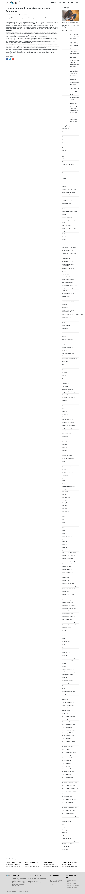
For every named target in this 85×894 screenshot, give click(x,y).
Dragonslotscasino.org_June (70, 285)
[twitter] (10, 59)
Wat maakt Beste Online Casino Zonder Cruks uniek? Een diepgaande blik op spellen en (74, 108)
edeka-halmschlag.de (68, 293)
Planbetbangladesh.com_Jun (70, 586)
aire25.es (64, 187)
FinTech (64, 320)
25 (63, 162)
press (63, 644)
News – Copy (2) (66, 464)
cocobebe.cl (65, 274)
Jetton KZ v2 (65, 384)
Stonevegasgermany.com (69, 791)
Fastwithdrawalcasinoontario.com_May (72, 314)
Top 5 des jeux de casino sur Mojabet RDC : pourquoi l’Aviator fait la (74, 90)
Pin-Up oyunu (65, 500)
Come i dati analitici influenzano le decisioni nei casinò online (73, 118)
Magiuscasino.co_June (68, 428)
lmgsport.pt (65, 417)
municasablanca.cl (67, 453)
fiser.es (64, 323)
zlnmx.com (65, 849)
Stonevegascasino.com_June (70, 780)
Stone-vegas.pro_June (68, 741)
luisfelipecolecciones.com (69, 422)
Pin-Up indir (65, 495)
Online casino (65, 475)
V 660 (63, 835)
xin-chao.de (65, 846)
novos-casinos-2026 (67, 472)
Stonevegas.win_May (68, 777)
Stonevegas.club (66, 761)
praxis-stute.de (66, 641)
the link (44, 47)
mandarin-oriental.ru (67, 431)
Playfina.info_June (67, 619)
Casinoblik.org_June (67, 250)
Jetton (64, 375)
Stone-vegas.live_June (68, 736)
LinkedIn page (9, 30)
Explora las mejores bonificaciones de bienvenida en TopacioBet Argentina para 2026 (74, 81)
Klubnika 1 (64, 400)
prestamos (65, 647)
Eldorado (64, 305)
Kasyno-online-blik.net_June (70, 392)
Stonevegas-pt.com (67, 747)
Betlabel (64, 209)
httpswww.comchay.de (68, 356)
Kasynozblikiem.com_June (69, 397)
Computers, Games (67, 277)
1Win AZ (64, 145)
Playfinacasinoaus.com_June (70, 625)
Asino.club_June (66, 203)
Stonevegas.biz (66, 750)
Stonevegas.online (67, 769)
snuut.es (64, 697)
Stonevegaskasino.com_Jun (69, 805)
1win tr (64, 151)
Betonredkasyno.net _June (69, 212)
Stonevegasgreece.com (68, 794)
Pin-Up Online (66, 497)
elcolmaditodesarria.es (68, 302)
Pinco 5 (64, 528)
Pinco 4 (64, 525)
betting (64, 214)
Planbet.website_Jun (68, 583)
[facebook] (7, 59)
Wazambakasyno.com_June (69, 841)
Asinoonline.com (66, 206)
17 (62, 142)
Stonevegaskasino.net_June (69, 808)
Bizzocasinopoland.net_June (69, 220)
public (64, 650)
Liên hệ (77, 2)
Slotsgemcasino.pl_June (68, 691)
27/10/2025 (17, 866)
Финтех (64, 852)
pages (64, 478)
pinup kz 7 (65, 547)
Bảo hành (70, 2)
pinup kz (64, 539)
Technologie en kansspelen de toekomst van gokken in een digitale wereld (74, 71)
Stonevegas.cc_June (68, 755)
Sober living (65, 700)
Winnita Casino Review (68, 844)
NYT (50, 36)
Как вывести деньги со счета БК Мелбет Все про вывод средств (14, 864)
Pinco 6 (64, 531)
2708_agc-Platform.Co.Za (69, 164)
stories (64, 819)
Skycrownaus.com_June (68, 686)
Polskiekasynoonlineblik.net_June (71, 633)
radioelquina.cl (66, 652)
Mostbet (64, 442)
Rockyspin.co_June (67, 675)
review (64, 664)
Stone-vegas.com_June (68, 730)
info (63, 364)
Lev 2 (63, 409)
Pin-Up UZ (65, 506)
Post (63, 636)
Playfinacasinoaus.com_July (69, 622)
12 (62, 134)
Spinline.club (65, 708)
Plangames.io (65, 611)
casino (64, 242)
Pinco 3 (64, 522)
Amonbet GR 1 (66, 195)
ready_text (8, 15)
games (64, 337)
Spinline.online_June (67, 711)
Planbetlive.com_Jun (68, 594)
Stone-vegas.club (67, 727)
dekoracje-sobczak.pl (68, 280)
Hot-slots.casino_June (68, 353)
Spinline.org (65, 713)
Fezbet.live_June (66, 317)
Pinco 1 (64, 517)
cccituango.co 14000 (67, 261)
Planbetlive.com (66, 591)
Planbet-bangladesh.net (68, 555)
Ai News (64, 184)
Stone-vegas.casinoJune (68, 725)
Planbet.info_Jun (66, 575)
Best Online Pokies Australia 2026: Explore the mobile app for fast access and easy (74, 44)
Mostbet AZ (65, 450)
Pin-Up (64, 489)
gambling (64, 334)
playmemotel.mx (66, 628)
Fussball (64, 331)
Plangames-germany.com (69, 605)
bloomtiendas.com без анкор (69, 228)
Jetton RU (65, 386)
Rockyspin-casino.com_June (70, 672)
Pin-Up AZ (65, 492)
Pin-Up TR (65, 503)
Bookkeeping (65, 234)
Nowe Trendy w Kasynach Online (49, 863)
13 (62, 137)
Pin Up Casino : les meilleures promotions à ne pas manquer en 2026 (74, 62)
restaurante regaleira (68, 661)
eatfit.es (64, 291)
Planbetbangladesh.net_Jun (69, 589)
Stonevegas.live (66, 766)
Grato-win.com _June (68, 342)
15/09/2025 (36, 866)
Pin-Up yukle (65, 511)
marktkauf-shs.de (67, 434)
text (63, 824)
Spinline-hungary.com (68, 705)
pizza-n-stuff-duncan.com (69, 553)
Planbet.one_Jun (66, 578)
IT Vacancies (65, 367)
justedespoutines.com (68, 389)
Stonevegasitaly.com (67, 802)
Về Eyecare (62, 2)
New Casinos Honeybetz (68, 458)
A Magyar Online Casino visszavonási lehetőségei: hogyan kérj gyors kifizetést (74, 99)
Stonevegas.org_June (68, 772)
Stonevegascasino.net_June (69, 783)
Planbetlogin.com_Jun (68, 597)
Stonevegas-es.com (67, 744)
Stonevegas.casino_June (69, 752)
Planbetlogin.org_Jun (68, 600)
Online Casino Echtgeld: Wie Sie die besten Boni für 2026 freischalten (74, 53)
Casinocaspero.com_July (69, 253)
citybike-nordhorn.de (68, 269)
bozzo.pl (64, 237)
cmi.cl (63, 271)
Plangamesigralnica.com (68, 616)
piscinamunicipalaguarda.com (70, 550)
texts (63, 827)
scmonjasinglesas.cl (67, 683)
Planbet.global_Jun (67, 572)
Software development (68, 702)
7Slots (64, 178)
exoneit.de (65, 307)
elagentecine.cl (66, 296)
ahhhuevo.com (66, 181)
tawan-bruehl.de (66, 822)
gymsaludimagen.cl (67, 348)
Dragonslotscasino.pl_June (69, 288)
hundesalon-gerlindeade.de (69, 359)
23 (63, 159)
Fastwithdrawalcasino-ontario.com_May (68, 311)
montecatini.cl (66, 439)
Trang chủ (53, 2)
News (63, 461)
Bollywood (65, 231)
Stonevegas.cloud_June (68, 758)
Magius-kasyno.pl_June (68, 425)
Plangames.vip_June (67, 614)
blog (63, 223)
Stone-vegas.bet (66, 719)
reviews (64, 666)
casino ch (64, 245)
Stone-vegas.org (66, 738)
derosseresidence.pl (67, 282)
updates (64, 833)
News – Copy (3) (66, 467)
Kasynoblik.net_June (67, 395)
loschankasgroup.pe (67, 420)
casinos (64, 256)
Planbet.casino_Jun (67, 569)
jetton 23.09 (65, 378)
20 (63, 156)
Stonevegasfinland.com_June (70, 788)
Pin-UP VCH (65, 508)
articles (64, 198)
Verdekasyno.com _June (69, 838)
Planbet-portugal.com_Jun (69, 561)
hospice (64, 350)
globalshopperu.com (67, 339)
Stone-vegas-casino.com (69, 716)
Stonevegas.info (66, 763)
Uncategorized (66, 830)
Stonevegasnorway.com (68, 810)
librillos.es (64, 411)
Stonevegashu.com (67, 797)
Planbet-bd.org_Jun (67, 558)
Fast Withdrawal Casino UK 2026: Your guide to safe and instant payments (74, 34)
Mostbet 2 (65, 445)
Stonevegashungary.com (69, 799)
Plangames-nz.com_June (69, 608)
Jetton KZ (64, 381)
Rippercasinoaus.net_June (69, 669)
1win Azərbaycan (66, 148)
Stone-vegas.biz (66, 722)
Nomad (64, 470)
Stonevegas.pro (66, 774)
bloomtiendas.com (67, 225)
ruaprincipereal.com (67, 680)
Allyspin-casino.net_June (69, 189)
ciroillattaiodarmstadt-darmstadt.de (68, 265)
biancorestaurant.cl (67, 217)
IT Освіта (64, 373)
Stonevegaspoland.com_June (70, 816)
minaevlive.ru (65, 436)
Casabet (64, 239)
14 (62, 139)
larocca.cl (65, 403)
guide (63, 345)
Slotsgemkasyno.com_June (69, 694)
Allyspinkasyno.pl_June (68, 192)
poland (64, 630)
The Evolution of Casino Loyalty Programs (70, 863)
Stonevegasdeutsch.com (68, 786)
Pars (63, 481)
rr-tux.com (65, 677)
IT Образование (66, 370)
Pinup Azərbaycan (67, 536)
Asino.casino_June (67, 200)
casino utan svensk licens (69, 248)
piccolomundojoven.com (68, 486)
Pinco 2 (64, 519)
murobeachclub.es (67, 456)
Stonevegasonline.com (68, 813)
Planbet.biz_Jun (66, 567)
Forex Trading (66, 325)
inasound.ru (65, 361)
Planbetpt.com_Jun (67, 603)
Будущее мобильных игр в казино (32, 863)
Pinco (63, 514)
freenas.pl (65, 328)
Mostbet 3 (65, 447)
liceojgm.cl (65, 414)
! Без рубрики (65, 128)
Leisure (64, 406)
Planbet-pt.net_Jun (67, 564)
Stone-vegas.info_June (68, 733)
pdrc (63, 483)
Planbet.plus (65, 580)
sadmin (25, 15)
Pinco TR (64, 533)
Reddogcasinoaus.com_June (70, 658)
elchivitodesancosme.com (69, 299)
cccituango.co (66, 259)
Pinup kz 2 (65, 544)
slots (63, 689)
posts (63, 639)
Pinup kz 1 (64, 542)
